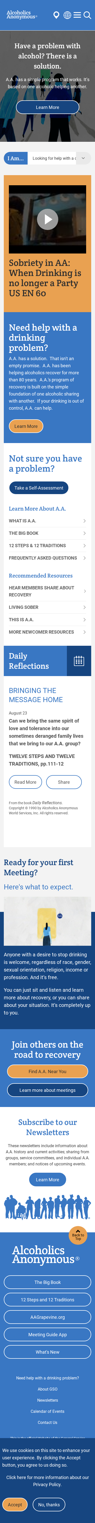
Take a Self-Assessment (38, 488)
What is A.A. (22, 520)
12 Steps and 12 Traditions (47, 1299)
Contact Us (47, 1422)
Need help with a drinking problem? (47, 1378)
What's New (48, 1352)
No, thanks (49, 1504)
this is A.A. (21, 619)
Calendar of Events (47, 1411)
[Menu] (77, 15)
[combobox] (52, 158)
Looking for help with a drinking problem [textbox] (54, 158)
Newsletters (47, 1400)
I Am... (16, 158)
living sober (23, 607)
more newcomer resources (41, 632)
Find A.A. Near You (47, 1071)
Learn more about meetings (47, 1090)
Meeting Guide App (47, 1334)
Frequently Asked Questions (43, 558)
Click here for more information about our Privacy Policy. (47, 1481)
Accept (15, 1504)
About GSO (48, 1389)
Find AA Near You (57, 15)
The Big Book (23, 533)
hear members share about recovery (41, 591)
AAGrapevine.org (47, 1317)
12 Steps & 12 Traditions (37, 545)
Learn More (47, 107)
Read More (25, 782)
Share (64, 782)
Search (87, 15)
